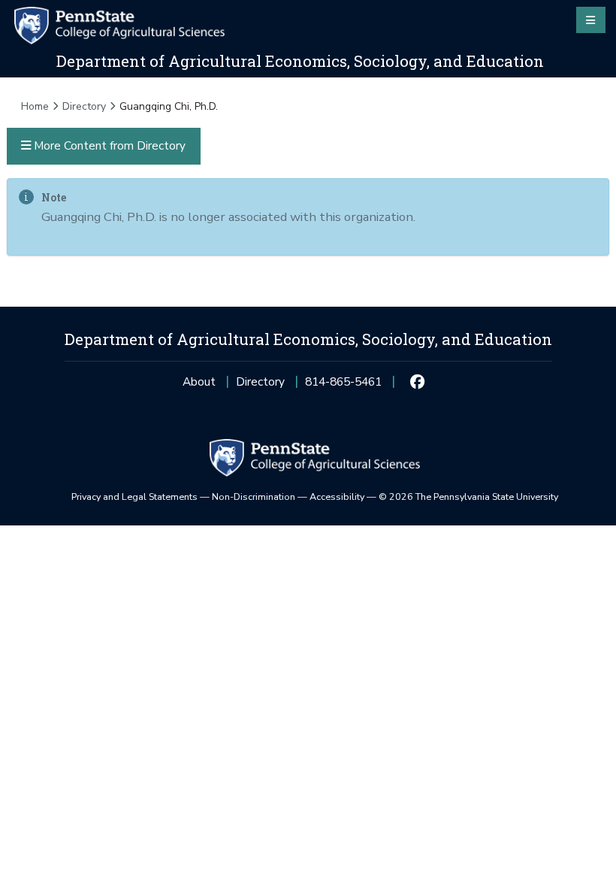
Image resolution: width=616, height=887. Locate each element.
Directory (84, 106)
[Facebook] (417, 382)
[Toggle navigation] (590, 19)
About (199, 381)
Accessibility (337, 496)
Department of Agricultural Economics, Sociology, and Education (300, 60)
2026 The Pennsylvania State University (468, 496)
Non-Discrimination (253, 496)
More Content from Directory (108, 145)
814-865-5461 (343, 386)
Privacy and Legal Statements (134, 496)
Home (35, 106)
